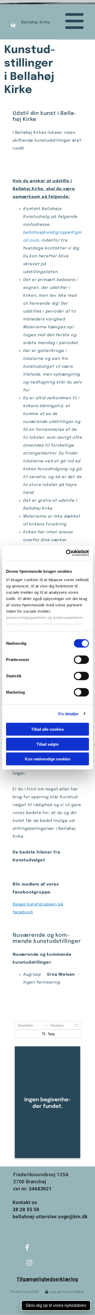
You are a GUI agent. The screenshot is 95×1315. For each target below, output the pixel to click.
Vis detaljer (68, 713)
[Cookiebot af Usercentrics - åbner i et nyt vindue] (67, 552)
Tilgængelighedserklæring (47, 1279)
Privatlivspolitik (25, 1292)
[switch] (81, 660)
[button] (70, 21)
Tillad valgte (47, 744)
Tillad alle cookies (47, 729)
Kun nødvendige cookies (47, 759)
